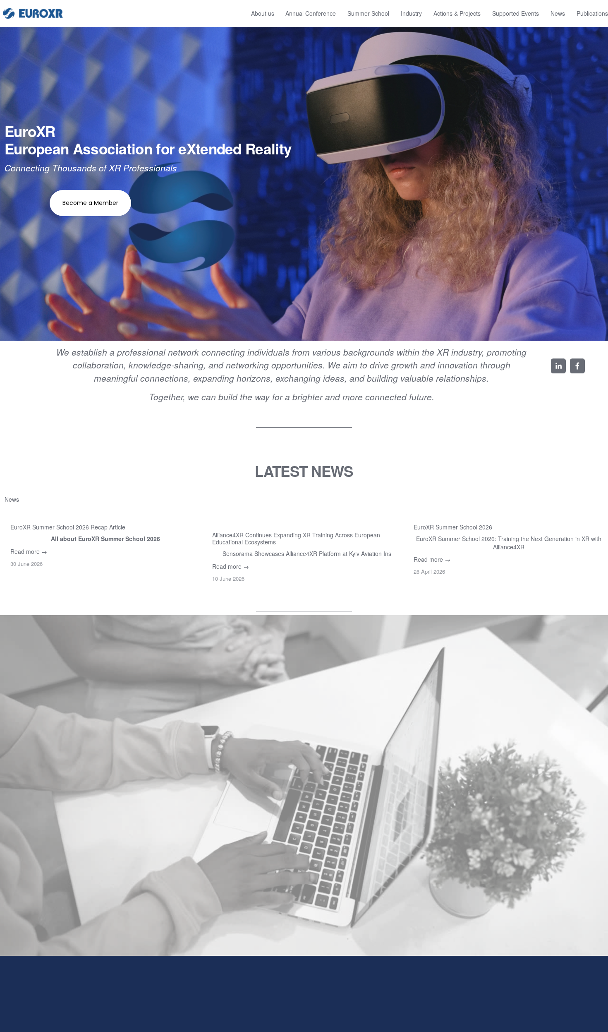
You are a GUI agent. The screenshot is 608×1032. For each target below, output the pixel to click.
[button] (589, 499)
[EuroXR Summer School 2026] (508, 513)
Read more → (28, 551)
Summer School (368, 13)
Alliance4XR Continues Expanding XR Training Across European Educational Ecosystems (296, 538)
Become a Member (90, 203)
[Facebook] (577, 365)
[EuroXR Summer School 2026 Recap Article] (105, 513)
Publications (592, 13)
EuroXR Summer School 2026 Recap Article (67, 527)
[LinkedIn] (558, 365)
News (558, 13)
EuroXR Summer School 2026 (453, 527)
